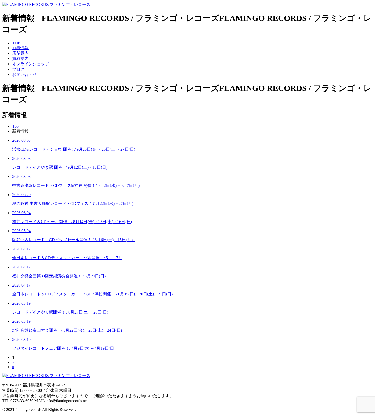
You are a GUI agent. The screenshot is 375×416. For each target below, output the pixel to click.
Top (15, 126)
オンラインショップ (30, 64)
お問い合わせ (24, 74)
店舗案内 (20, 53)
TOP (16, 43)
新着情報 (20, 48)
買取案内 (20, 58)
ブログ (18, 69)
